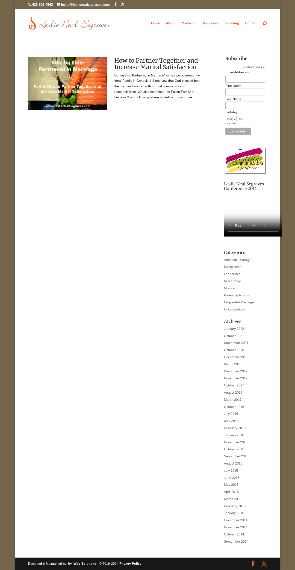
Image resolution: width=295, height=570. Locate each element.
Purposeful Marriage (239, 302)
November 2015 (236, 442)
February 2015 (235, 506)
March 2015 (233, 499)
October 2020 (234, 350)
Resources (210, 23)
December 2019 (236, 357)
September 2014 (236, 541)
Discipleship (232, 267)
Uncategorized (234, 309)
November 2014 (236, 527)
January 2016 (234, 435)
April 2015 (231, 492)
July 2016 (231, 413)
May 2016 (231, 421)
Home (155, 23)
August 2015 (233, 463)
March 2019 (233, 364)
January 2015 (234, 513)
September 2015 (236, 456)
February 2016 (235, 428)
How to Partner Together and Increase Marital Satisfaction (156, 64)
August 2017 (233, 392)
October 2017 (234, 385)
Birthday (231, 112)
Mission (229, 288)
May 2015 (231, 484)
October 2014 (234, 534)
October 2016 (234, 407)
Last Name (233, 99)
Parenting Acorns (236, 295)
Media (186, 23)
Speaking (231, 23)
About (171, 23)
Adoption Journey (237, 260)
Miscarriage (232, 281)
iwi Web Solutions (82, 563)
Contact (251, 23)
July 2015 (231, 470)
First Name (233, 86)
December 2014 (236, 520)
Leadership (232, 274)
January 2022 (234, 328)
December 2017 (236, 371)
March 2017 (233, 399)
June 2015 (231, 477)
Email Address (237, 72)
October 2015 (234, 449)
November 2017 (236, 378)
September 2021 (236, 343)
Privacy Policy (130, 563)
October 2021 (234, 336)
